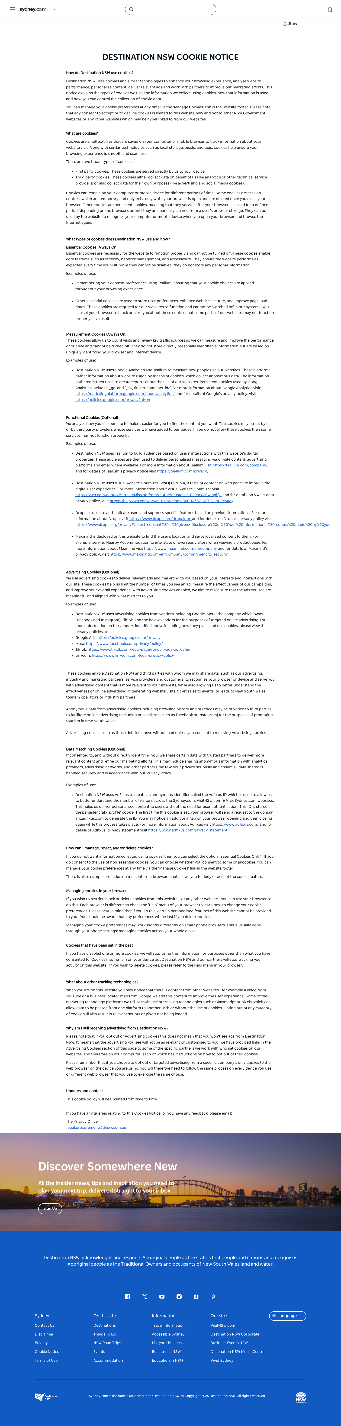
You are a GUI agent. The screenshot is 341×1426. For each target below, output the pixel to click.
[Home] (32, 9)
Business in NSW (166, 1352)
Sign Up (50, 1208)
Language (287, 1316)
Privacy (41, 1343)
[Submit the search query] (131, 9)
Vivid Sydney (222, 1360)
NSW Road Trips (107, 1343)
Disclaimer (44, 1334)
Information (163, 1316)
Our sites (219, 1316)
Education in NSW (167, 1360)
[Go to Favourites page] (329, 9)
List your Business (167, 1343)
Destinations (104, 1325)
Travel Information (168, 1325)
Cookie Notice (47, 1352)
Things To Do (104, 1334)
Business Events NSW (229, 1343)
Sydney (42, 1316)
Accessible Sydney (168, 1334)
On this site (104, 1316)
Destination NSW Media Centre (237, 1352)
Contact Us (44, 1325)
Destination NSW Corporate (235, 1334)
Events (99, 1352)
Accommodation (108, 1360)
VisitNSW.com (223, 1325)
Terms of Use (46, 1360)
